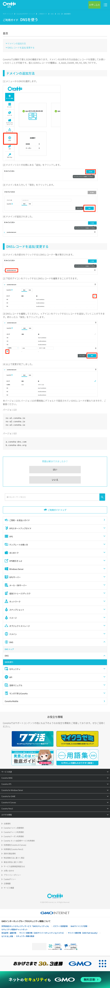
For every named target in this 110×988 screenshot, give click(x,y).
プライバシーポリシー (12, 875)
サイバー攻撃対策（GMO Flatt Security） (83, 933)
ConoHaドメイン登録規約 (14, 828)
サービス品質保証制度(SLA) (14, 866)
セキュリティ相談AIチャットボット (14, 929)
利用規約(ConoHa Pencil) (13, 849)
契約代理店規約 (10, 853)
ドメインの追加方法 (17, 43)
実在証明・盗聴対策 (8, 933)
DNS (52, 14)
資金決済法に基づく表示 (13, 862)
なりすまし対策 (7, 936)
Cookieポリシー (10, 879)
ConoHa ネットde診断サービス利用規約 (19, 840)
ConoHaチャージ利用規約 (14, 832)
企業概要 (7, 883)
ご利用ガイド (42, 14)
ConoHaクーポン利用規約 (14, 836)
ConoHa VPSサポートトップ (26, 14)
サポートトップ (8, 14)
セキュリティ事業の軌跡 (25, 936)
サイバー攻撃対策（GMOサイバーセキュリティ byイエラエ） (42, 933)
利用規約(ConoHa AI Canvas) (15, 845)
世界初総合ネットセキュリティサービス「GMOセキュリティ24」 (25, 926)
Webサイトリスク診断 (79, 926)
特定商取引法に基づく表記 (14, 858)
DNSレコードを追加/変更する (21, 47)
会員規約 (7, 823)
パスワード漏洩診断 (60, 926)
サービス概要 (9, 888)
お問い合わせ (9, 870)
